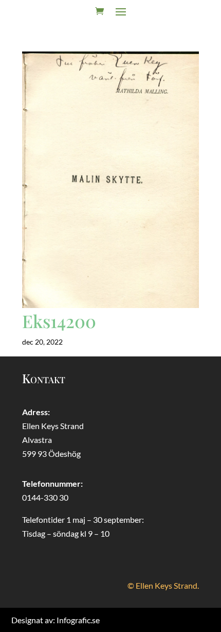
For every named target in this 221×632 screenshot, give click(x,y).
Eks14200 (59, 321)
